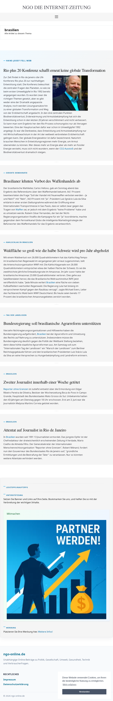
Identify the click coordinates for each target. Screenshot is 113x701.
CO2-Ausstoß (66, 148)
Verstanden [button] (84, 692)
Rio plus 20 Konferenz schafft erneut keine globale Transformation (54, 70)
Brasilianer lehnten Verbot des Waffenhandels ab (41, 181)
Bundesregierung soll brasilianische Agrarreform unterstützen (52, 323)
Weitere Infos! (45, 631)
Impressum (9, 679)
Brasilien (50, 282)
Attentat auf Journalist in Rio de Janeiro (34, 430)
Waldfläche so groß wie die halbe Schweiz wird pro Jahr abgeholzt (56, 250)
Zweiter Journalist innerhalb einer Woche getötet (41, 382)
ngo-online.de (14, 654)
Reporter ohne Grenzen (15, 389)
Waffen (19, 209)
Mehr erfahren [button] (69, 684)
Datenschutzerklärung (15, 684)
